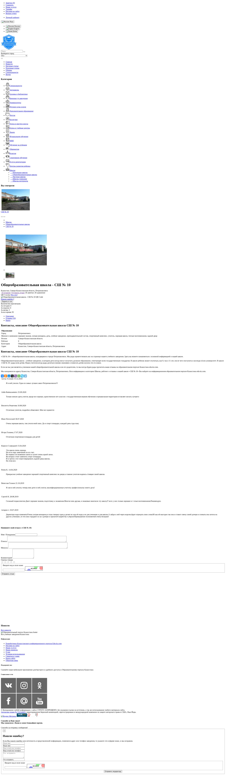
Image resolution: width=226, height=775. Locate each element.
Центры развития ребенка (19, 166)
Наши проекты (12, 650)
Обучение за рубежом (18, 145)
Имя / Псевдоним (8, 535)
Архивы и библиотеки (18, 94)
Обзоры (9, 70)
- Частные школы (18, 177)
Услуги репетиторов (17, 162)
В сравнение (40, 293)
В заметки (30, 293)
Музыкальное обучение (18, 137)
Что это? (14, 295)
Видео (8, 75)
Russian (17, 26)
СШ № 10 (5, 212)
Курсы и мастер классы (18, 124)
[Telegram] (25, 376)
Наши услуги (11, 648)
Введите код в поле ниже (13, 565)
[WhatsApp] (18, 376)
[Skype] (22, 376)
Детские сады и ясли (17, 107)
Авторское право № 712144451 (13, 712)
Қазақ (14, 31)
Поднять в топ (7, 301)
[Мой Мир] (9, 376)
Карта (8, 320)
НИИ (11, 141)
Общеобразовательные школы (18, 224)
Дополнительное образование (21, 111)
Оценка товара (7, 560)
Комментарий (6, 558)
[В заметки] (4, 216)
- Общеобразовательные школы (23, 175)
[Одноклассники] (5, 376)
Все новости (6, 630)
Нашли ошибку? (7, 299)
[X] (12, 376)
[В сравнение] (2, 216)
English (16, 29)
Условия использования (15, 654)
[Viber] (15, 376)
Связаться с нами (12, 656)
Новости (9, 64)
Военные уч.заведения (18, 98)
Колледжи (13, 120)
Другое (12, 115)
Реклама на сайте (12, 646)
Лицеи (12, 132)
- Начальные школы (19, 173)
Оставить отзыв (18, 293)
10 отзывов (5, 293)
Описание (10, 316)
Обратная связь (12, 660)
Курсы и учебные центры (19, 128)
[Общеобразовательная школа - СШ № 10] (26, 270)
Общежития (14, 149)
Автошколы (14, 90)
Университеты (15, 103)
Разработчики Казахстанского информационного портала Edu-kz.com (34, 644)
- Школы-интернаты (19, 181)
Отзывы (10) (11, 318)
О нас (8, 652)
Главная (9, 62)
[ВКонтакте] (2, 376)
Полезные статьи (12, 68)
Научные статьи (12, 66)
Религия (12, 153)
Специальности (12, 72)
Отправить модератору (113, 771)
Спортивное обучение (18, 158)
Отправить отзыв (8, 574)
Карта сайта (10, 658)
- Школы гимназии (18, 179)
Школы (12, 170)
